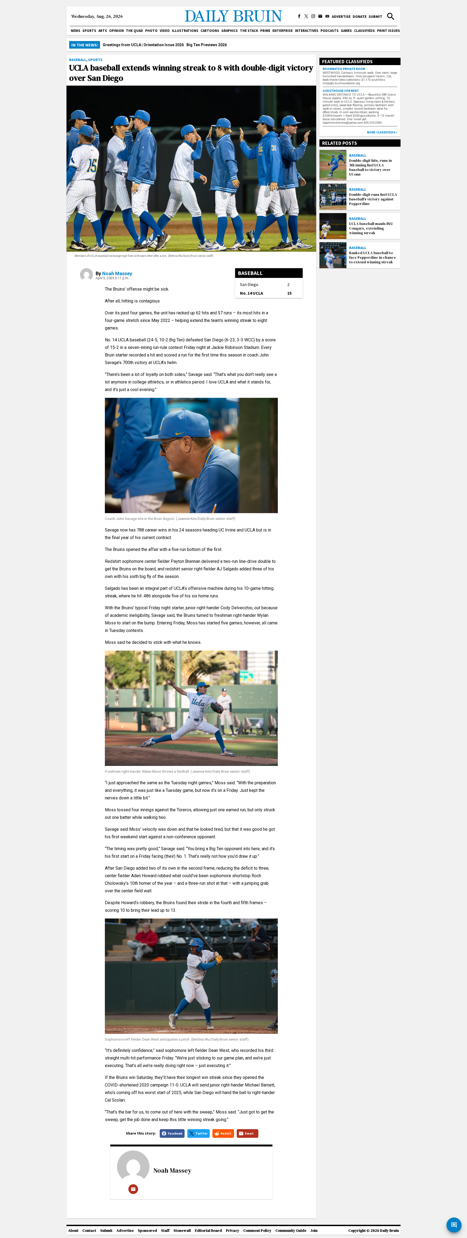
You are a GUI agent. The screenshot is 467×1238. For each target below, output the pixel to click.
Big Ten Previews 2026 (206, 45)
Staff (165, 1230)
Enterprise (282, 30)
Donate (359, 16)
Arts (102, 30)
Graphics (229, 30)
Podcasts (330, 30)
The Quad (134, 30)
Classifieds (364, 30)
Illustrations (185, 30)
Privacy (232, 1230)
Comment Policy (257, 1230)
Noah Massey (117, 273)
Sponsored (147, 1230)
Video (165, 30)
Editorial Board (208, 1230)
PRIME (265, 30)
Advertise (341, 16)
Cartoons (210, 30)
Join (314, 1230)
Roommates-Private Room (344, 69)
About (73, 1230)
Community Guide (290, 1230)
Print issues (388, 30)
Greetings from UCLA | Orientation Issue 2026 (143, 45)
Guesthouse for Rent (341, 91)
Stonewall (182, 1230)
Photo (151, 30)
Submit (375, 16)
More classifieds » (382, 132)
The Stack (249, 30)
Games (346, 30)
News (75, 30)
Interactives (306, 30)
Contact (89, 1230)
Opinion (116, 30)
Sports (89, 30)
